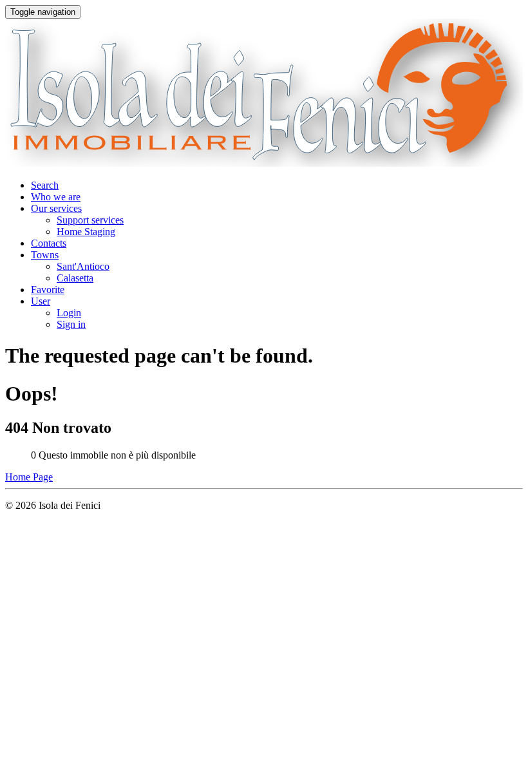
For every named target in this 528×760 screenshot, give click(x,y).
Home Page (29, 476)
